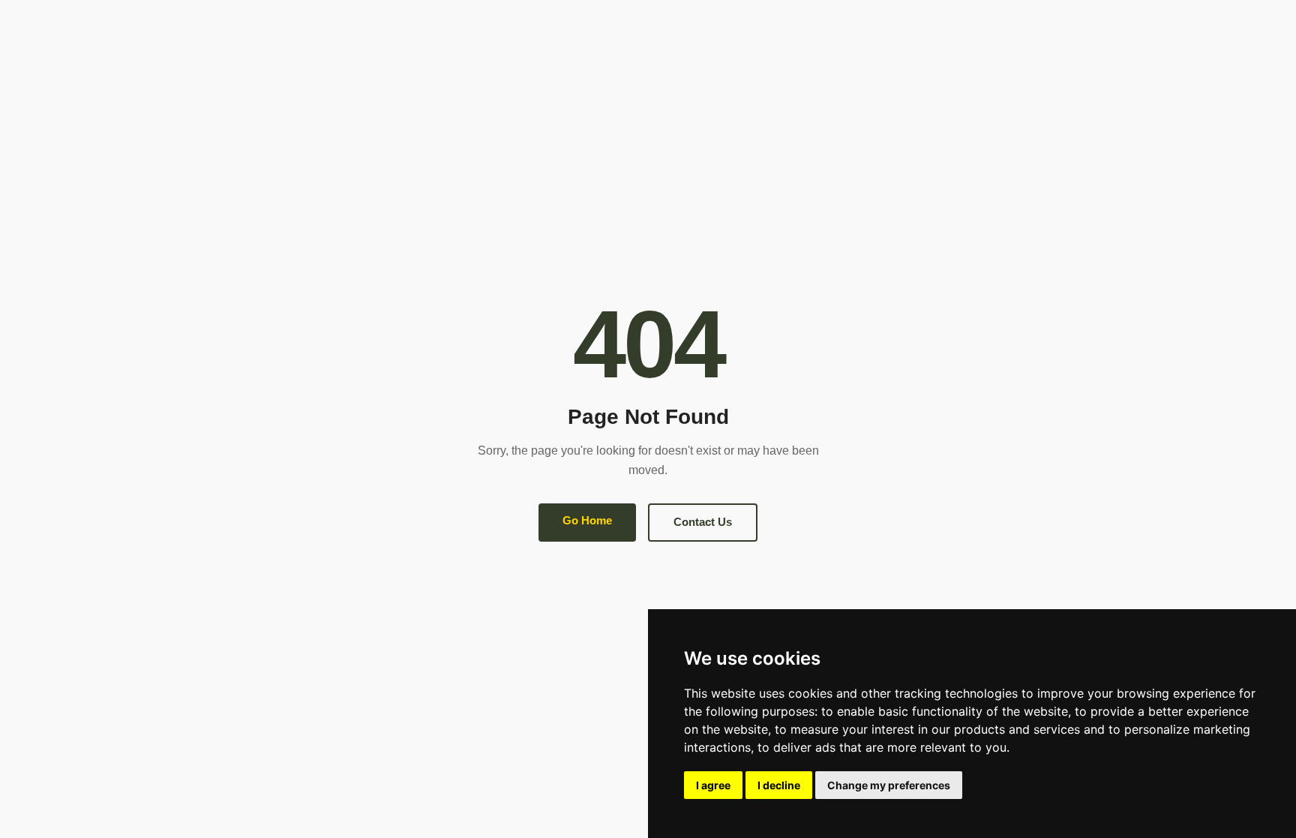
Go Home (587, 520)
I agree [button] (713, 785)
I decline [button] (779, 785)
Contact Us (703, 521)
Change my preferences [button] (888, 785)
